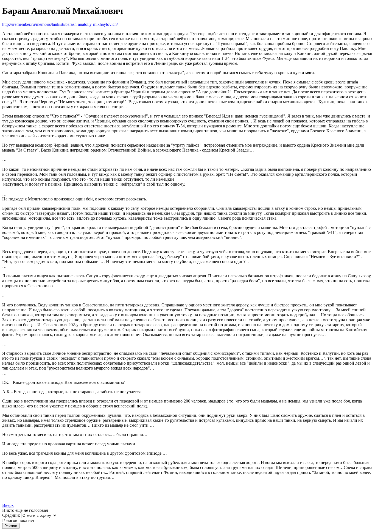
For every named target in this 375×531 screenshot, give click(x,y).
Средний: (11, 515)
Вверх (8, 505)
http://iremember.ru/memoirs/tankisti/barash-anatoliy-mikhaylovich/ (60, 24)
